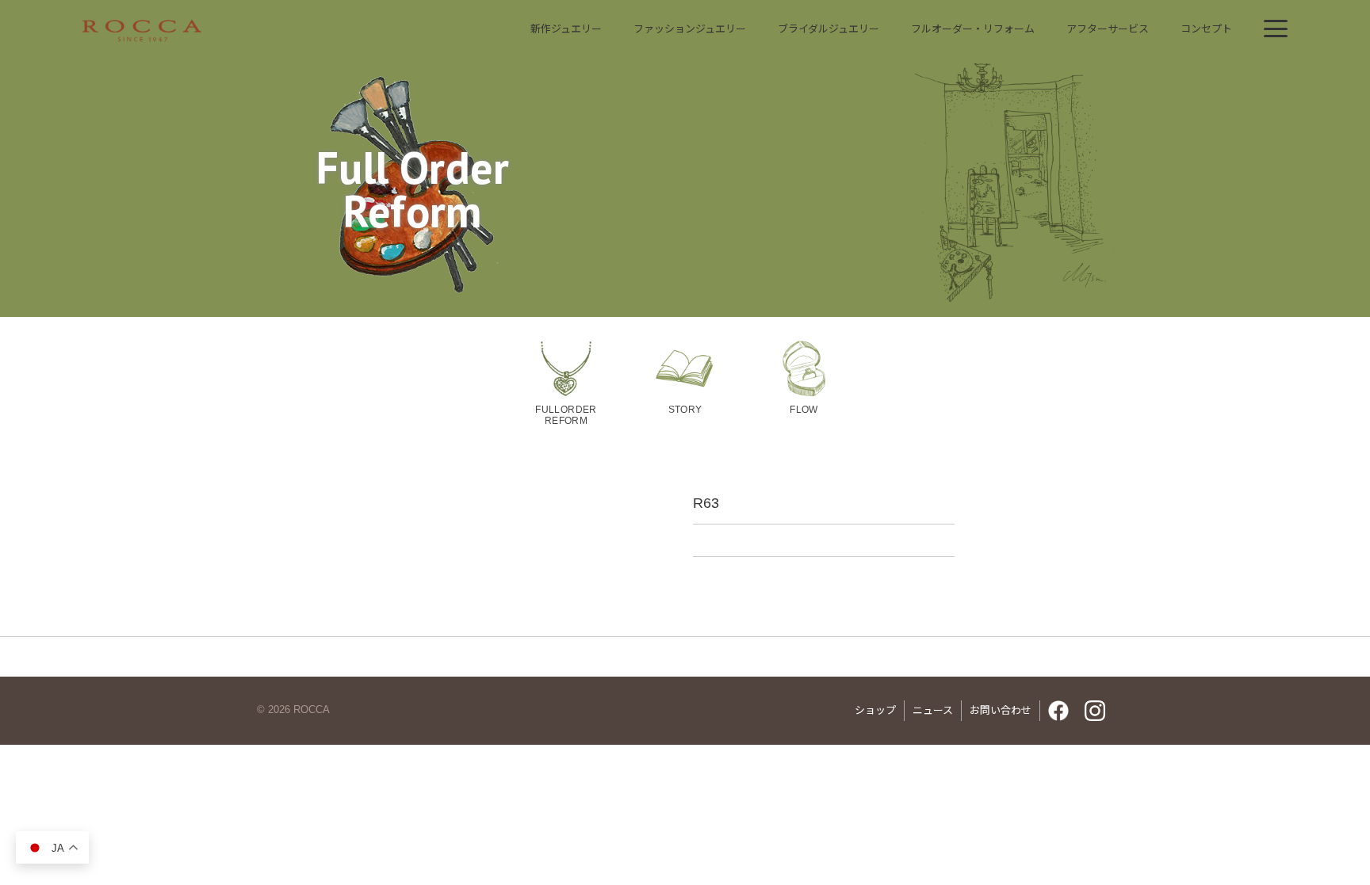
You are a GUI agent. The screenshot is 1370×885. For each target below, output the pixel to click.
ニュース (933, 710)
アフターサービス (1107, 29)
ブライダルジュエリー (828, 29)
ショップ (875, 710)
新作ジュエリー (566, 29)
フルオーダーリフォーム (973, 29)
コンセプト (1206, 29)
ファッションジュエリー (689, 29)
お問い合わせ (1000, 710)
